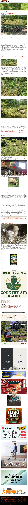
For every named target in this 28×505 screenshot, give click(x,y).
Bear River (9, 218)
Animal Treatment (5, 218)
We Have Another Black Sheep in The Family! (9, 221)
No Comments (12, 14)
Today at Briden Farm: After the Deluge (6, 301)
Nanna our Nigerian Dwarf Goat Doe (10, 500)
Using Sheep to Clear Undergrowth (7, 13)
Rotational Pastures (22, 132)
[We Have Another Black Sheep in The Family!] (14, 243)
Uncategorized (10, 131)
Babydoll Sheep (7, 217)
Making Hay (13, 130)
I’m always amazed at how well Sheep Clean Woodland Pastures (13, 56)
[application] (14, 312)
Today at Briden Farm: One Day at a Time (6, 302)
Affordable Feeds (9, 497)
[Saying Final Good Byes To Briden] (14, 155)
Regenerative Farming (16, 132)
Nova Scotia (23, 218)
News (15, 501)
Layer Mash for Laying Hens (13, 498)
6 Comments (11, 136)
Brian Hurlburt (7, 14)
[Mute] (24, 312)
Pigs (12, 132)
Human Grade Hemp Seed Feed (23, 497)
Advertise (4, 497)
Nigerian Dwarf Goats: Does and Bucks (21, 500)
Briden (12, 218)
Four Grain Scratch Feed (14, 497)
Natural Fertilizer (17, 130)
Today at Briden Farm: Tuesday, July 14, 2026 (11, 307)
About (2, 497)
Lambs (10, 217)
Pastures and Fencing (3, 131)
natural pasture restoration (8, 132)
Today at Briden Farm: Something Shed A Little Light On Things (13, 305)
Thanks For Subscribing (13, 499)
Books (22, 498)
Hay (5, 130)
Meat (13, 501)
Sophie (6, 501)
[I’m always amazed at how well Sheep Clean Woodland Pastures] (9, 65)
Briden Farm (14, 218)
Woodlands (13, 131)
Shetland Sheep (15, 217)
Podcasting (21, 501)
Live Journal (9, 501)
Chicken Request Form (23, 499)
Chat (18, 499)
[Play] (1, 312)
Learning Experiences (9, 130)
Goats (4, 132)
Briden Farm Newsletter (7, 499)
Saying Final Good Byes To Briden (7, 135)
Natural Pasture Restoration (23, 130)
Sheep (7, 131)
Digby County (18, 218)
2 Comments (11, 223)
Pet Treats (18, 501)
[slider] (26, 312)
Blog (19, 498)
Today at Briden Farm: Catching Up (5, 300)
